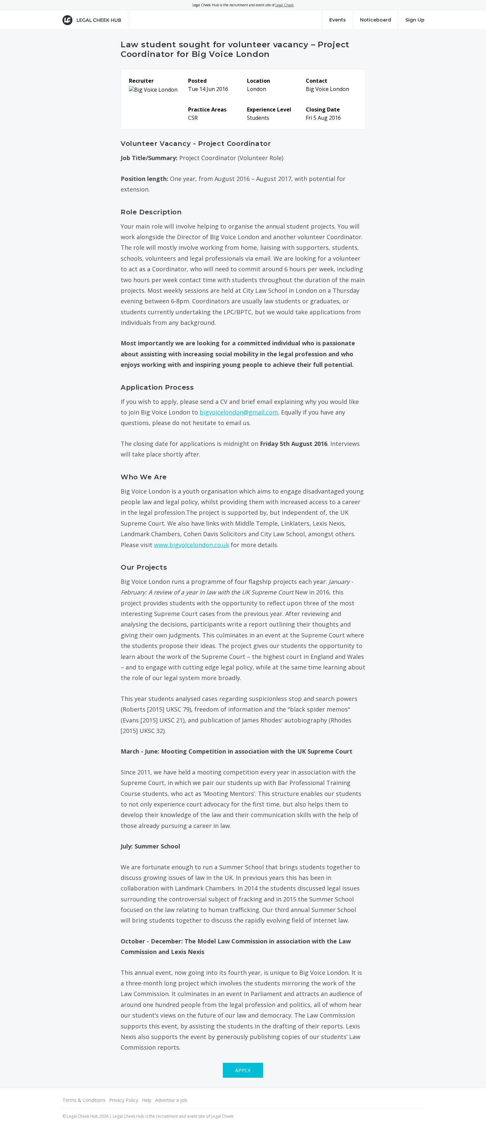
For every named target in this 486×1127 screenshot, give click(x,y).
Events (337, 20)
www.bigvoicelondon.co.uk (191, 545)
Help (146, 1100)
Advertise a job (171, 1100)
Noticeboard (375, 20)
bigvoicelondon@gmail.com (239, 412)
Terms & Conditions (83, 1100)
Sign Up (415, 20)
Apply (243, 1070)
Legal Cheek (284, 5)
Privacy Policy (123, 1100)
